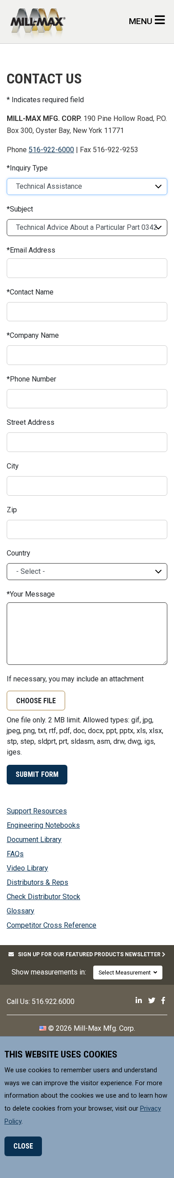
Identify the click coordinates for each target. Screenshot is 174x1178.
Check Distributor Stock (43, 896)
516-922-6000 (51, 149)
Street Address (30, 422)
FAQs (15, 854)
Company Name (34, 335)
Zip (12, 510)
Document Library (34, 839)
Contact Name (32, 292)
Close (23, 1146)
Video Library (27, 868)
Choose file (36, 701)
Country (18, 553)
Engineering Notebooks (43, 825)
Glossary (20, 911)
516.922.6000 (53, 1001)
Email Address (32, 250)
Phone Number (33, 379)
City (13, 466)
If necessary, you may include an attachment (75, 679)
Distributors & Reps (37, 882)
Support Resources (37, 811)
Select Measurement (126, 972)
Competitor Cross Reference (51, 925)
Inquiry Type (29, 168)
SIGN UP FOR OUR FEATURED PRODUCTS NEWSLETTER (88, 954)
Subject (21, 209)
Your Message (32, 594)
